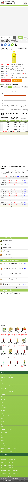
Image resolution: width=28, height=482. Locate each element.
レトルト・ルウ (5, 405)
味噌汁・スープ (5, 416)
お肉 (2, 383)
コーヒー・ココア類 (6, 429)
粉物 (2, 413)
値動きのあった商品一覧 (7, 462)
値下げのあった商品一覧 (7, 465)
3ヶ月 (10, 86)
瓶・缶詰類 (3, 407)
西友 (5, 77)
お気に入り (25, 3)
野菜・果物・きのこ (6, 375)
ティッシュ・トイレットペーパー (9, 451)
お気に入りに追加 (23, 48)
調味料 (2, 421)
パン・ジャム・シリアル (7, 391)
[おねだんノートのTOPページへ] (8, 4)
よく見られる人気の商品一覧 (8, 459)
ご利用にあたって (15, 478)
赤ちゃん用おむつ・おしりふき (8, 448)
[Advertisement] (14, 21)
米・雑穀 (3, 410)
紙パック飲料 (4, 432)
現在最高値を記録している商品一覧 (9, 473)
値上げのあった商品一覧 (7, 467)
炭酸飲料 (13, 40)
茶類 (2, 426)
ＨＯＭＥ (3, 457)
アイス (2, 443)
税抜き (20, 37)
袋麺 (2, 402)
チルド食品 (3, 396)
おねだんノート (13, 480)
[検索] (14, 37)
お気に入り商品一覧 (6, 476)
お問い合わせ (24, 478)
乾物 (2, 418)
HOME (2, 40)
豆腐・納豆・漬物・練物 (7, 377)
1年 (18, 86)
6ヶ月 (14, 86)
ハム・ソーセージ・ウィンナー (8, 386)
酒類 (2, 437)
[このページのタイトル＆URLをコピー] (16, 44)
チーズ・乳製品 (5, 388)
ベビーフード (4, 445)
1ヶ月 (6, 86)
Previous (1, 348)
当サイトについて (5, 478)
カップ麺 (3, 399)
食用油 (2, 424)
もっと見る (14, 133)
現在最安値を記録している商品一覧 (9, 470)
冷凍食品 (3, 394)
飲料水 (7, 40)
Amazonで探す (17, 80)
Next (27, 348)
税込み (25, 37)
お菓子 (2, 440)
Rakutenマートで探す (6, 80)
